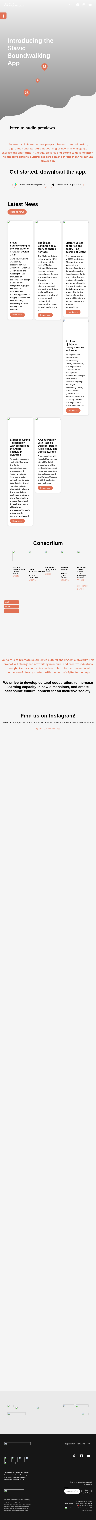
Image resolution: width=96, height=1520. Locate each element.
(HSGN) (81, 572)
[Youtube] (90, 4)
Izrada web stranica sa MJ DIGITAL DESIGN (84, 1504)
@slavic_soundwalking (48, 728)
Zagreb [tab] (7, 602)
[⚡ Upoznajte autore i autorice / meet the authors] (20, 1057)
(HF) (50, 569)
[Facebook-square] (81, 1456)
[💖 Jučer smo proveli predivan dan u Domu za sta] (48, 964)
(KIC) (18, 570)
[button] (3, 15)
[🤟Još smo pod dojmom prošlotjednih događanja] (75, 892)
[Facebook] (77, 4)
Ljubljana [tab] (7, 611)
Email (66, 1488)
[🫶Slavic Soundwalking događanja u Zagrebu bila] (34, 972)
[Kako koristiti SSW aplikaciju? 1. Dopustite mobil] (61, 1005)
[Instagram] (84, 4)
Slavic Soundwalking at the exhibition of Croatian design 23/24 (20, 248)
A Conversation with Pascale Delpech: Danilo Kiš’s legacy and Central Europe (47, 445)
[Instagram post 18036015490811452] (89, 741)
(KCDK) (65, 572)
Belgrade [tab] (7, 606)
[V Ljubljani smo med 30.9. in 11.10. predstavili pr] (6, 795)
